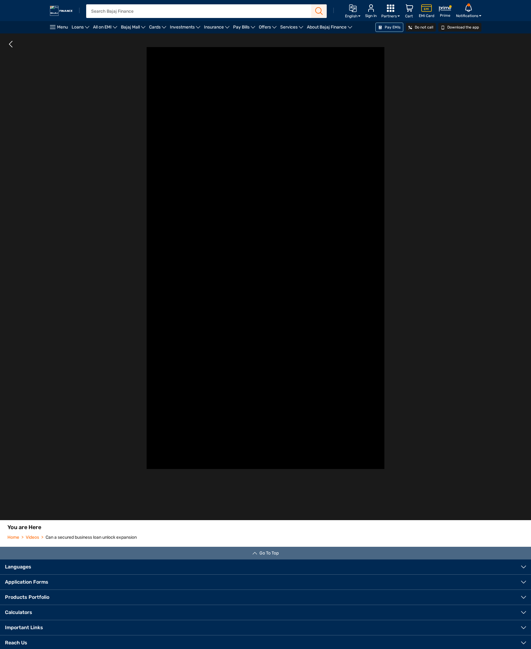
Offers (268, 28)
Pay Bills (245, 28)
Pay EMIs (392, 27)
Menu (62, 27)
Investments (186, 28)
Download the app (462, 27)
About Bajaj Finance (330, 28)
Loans (81, 28)
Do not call (423, 27)
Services (292, 28)
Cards (158, 28)
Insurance (217, 28)
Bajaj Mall (134, 28)
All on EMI (106, 28)
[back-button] (10, 44)
